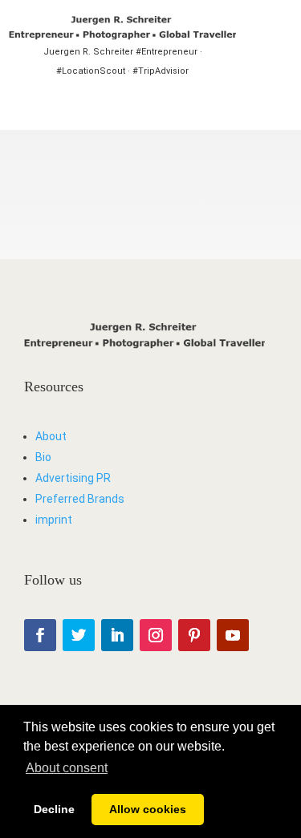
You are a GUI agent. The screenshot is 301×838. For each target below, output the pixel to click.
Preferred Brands (79, 498)
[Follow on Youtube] (233, 635)
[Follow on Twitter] (79, 635)
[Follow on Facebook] (40, 635)
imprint (53, 519)
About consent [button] (67, 768)
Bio (43, 457)
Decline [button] (54, 809)
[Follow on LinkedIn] (117, 635)
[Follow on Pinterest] (194, 635)
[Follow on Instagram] (156, 635)
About (51, 436)
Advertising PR (73, 478)
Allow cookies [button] (147, 809)
